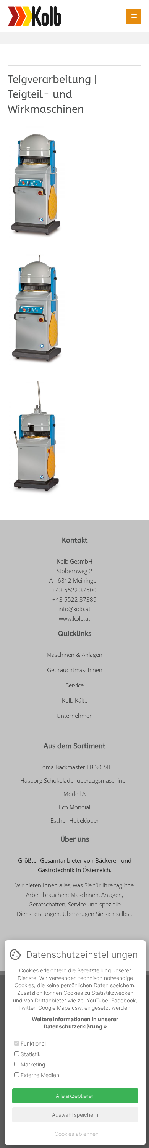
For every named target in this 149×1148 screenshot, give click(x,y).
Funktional (32, 1043)
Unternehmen (75, 715)
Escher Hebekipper (74, 820)
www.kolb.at (74, 618)
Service (75, 685)
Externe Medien (39, 1075)
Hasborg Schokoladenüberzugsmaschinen (74, 780)
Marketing (32, 1064)
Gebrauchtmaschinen (74, 670)
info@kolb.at (74, 609)
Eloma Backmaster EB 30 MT (74, 767)
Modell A (74, 793)
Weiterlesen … (104, 218)
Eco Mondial (74, 807)
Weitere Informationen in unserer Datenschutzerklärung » (75, 1023)
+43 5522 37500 (74, 590)
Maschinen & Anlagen (74, 654)
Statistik (29, 1054)
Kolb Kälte (74, 700)
